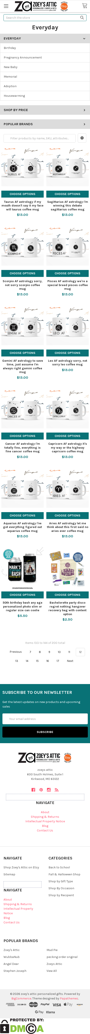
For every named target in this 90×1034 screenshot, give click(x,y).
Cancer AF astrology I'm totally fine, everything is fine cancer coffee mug (22, 447)
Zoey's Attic (11, 950)
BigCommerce (21, 998)
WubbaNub (11, 957)
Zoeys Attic (54, 964)
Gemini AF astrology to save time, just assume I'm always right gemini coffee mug (22, 366)
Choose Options (22, 194)
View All (52, 971)
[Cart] (86, 6)
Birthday (10, 48)
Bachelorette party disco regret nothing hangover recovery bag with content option (67, 608)
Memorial (10, 76)
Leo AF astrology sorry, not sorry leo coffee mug (67, 362)
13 (16, 661)
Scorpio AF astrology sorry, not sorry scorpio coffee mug (22, 285)
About (45, 812)
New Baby (10, 67)
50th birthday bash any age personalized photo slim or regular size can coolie (22, 606)
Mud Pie (52, 950)
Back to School (59, 867)
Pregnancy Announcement (23, 57)
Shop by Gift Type (60, 881)
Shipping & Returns (45, 817)
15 (37, 661)
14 (27, 661)
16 (47, 661)
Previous (15, 652)
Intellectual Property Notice (45, 821)
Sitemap (9, 874)
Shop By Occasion (61, 888)
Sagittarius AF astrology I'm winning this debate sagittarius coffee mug (67, 205)
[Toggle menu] (6, 6)
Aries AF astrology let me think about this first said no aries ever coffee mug (67, 527)
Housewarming (14, 96)
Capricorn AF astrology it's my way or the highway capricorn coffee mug (67, 447)
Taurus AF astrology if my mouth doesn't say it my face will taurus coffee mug (22, 205)
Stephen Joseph (14, 971)
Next (70, 661)
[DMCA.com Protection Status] (22, 1026)
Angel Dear (11, 964)
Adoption (10, 86)
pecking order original (62, 957)
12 (80, 652)
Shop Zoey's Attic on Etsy (21, 867)
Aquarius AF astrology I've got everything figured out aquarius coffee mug (22, 527)
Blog (45, 826)
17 (58, 661)
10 (59, 652)
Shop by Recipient (61, 895)
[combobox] (45, 17)
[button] (82, 138)
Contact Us (45, 830)
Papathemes (69, 998)
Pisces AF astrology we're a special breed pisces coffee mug (67, 285)
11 (69, 652)
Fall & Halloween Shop (64, 874)
